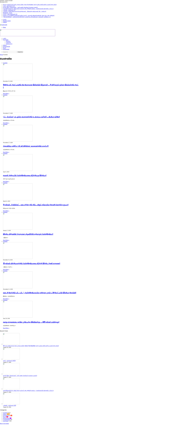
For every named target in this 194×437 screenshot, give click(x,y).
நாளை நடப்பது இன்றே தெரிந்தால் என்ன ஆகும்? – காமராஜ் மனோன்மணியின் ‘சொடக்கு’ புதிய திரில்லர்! (28, 15)
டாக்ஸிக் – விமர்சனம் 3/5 (9, 10)
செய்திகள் (5, 39)
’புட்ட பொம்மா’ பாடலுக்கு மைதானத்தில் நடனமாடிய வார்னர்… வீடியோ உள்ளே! (31, 117)
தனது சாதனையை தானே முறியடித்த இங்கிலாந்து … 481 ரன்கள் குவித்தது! (31, 322)
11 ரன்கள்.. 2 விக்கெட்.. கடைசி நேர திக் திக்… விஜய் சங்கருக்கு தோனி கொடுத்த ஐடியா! (36, 204)
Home (1, 54)
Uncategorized (6, 419)
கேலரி (4, 48)
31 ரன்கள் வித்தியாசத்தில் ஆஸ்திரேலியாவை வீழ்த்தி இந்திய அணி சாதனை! (31, 263)
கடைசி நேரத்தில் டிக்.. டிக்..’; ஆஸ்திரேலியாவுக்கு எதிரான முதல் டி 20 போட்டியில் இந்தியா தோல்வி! (39, 292)
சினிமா (5, 45)
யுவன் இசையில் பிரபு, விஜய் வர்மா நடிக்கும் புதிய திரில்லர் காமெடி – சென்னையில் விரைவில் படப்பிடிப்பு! (28, 8)
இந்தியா (8, 41)
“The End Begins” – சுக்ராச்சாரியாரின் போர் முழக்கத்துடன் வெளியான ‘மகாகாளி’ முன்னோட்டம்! (27, 17)
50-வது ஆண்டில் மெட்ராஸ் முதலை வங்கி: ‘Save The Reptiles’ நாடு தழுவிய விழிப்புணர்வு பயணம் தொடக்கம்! (30, 4)
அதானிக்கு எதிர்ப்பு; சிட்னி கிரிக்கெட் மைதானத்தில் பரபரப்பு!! (26, 146)
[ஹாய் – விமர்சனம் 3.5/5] (11, 359)
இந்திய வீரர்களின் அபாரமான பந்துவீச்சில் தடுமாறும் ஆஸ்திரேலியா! (28, 234)
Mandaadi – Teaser (7, 12)
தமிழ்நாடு (8, 42)
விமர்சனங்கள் (6, 46)
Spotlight (5, 412)
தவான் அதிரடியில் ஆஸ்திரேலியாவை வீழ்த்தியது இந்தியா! (24, 175)
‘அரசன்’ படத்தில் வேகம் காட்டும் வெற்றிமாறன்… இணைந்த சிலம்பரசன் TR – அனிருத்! (24, 11)
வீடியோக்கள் (6, 49)
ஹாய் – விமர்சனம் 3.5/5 (9, 6)
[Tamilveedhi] (3, 24)
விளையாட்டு (9, 43)
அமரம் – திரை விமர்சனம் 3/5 (10, 14)
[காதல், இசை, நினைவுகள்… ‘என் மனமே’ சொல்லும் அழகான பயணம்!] (11, 374)
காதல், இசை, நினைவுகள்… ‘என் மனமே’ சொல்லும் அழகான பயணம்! (20, 7)
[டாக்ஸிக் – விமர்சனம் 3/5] (11, 403)
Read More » (6, 93)
